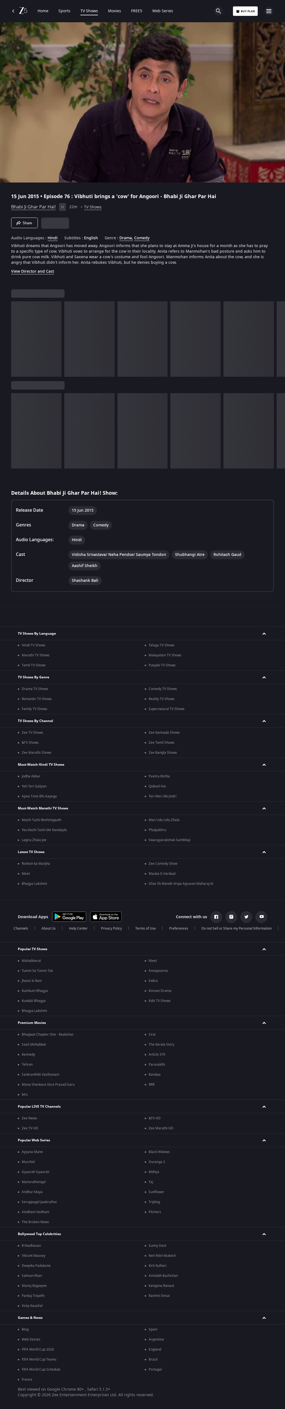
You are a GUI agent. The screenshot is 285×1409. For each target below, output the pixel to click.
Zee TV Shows (32, 732)
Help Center (78, 928)
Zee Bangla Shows (163, 752)
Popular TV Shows (32, 949)
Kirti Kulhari (157, 1265)
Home (43, 11)
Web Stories (31, 1339)
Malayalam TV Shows (165, 655)
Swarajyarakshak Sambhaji (169, 840)
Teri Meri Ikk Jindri (162, 796)
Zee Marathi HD (161, 1128)
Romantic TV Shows (37, 698)
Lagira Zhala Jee (34, 840)
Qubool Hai (157, 786)
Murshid (28, 1161)
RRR (151, 1084)
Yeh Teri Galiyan (34, 786)
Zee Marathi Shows (36, 752)
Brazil (153, 1359)
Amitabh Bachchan (163, 1275)
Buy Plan (248, 11)
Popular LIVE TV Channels (39, 1106)
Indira (153, 980)
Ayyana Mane (32, 1151)
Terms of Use (145, 928)
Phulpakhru (157, 829)
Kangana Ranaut (161, 1285)
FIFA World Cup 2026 (38, 1349)
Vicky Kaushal (32, 1305)
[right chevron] (17, 339)
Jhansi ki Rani (32, 980)
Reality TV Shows (162, 698)
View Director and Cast (32, 271)
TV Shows (89, 11)
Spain (153, 1329)
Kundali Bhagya (34, 1000)
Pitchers (155, 1212)
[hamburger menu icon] (268, 11)
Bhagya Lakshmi (34, 883)
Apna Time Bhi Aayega (39, 796)
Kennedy (28, 1054)
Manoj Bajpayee (34, 1285)
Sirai (152, 1034)
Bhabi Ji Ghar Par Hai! (33, 207)
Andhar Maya (32, 1191)
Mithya (154, 1171)
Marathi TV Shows (36, 655)
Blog (25, 1329)
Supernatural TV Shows (167, 708)
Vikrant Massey (33, 1255)
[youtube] (261, 917)
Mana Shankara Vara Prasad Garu (48, 1084)
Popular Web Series (34, 1140)
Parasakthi (157, 1064)
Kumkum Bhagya (35, 990)
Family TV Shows (34, 708)
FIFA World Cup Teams (39, 1359)
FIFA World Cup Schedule (41, 1369)
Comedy (141, 238)
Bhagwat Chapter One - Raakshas (47, 1034)
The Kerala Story (161, 1044)
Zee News (29, 1118)
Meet (26, 873)
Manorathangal (34, 1181)
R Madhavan (31, 1245)
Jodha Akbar (31, 776)
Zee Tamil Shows (162, 742)
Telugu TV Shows (162, 645)
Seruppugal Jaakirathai (39, 1201)
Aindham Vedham (35, 1212)
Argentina (156, 1339)
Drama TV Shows (35, 688)
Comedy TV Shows (163, 688)
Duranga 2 (157, 1161)
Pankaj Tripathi (33, 1295)
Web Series (162, 11)
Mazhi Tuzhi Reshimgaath (41, 819)
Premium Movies (32, 1022)
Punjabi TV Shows (162, 665)
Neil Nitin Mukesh (162, 1255)
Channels (21, 928)
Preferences (178, 928)
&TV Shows (30, 742)
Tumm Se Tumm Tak (37, 970)
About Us (48, 928)
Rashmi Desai (159, 1295)
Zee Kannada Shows (164, 732)
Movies (114, 11)
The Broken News (35, 1222)
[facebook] (216, 917)
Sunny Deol (157, 1245)
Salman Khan (32, 1275)
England (155, 1349)
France (27, 1379)
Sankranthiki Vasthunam (40, 1074)
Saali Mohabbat (34, 1044)
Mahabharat (31, 960)
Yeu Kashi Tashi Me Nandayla (44, 829)
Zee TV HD (30, 1128)
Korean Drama (160, 990)
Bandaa (155, 1074)
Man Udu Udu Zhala (164, 819)
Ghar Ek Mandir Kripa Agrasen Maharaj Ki (181, 883)
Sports (64, 11)
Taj (151, 1181)
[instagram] (231, 917)
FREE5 (136, 11)
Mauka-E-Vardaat (162, 873)
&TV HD (155, 1118)
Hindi (53, 238)
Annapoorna (158, 970)
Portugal (155, 1369)
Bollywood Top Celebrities (39, 1234)
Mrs (25, 1094)
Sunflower (156, 1191)
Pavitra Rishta (159, 776)
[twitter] (246, 917)
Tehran (27, 1064)
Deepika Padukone (36, 1265)
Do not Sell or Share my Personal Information (237, 928)
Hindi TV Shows (33, 645)
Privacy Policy (111, 928)
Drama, (126, 238)
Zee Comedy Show (163, 863)
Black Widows (159, 1151)
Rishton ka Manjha (36, 863)
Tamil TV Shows (34, 665)
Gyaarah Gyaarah (35, 1171)
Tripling (154, 1201)
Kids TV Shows (160, 1000)
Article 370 (157, 1054)
